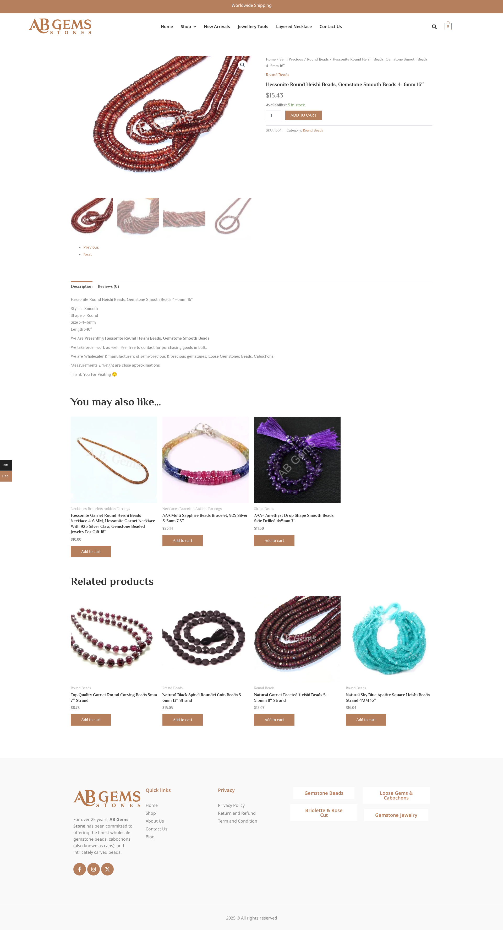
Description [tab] (81, 286)
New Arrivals (217, 26)
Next (87, 254)
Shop (186, 26)
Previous (91, 247)
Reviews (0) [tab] (108, 286)
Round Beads (318, 59)
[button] (188, 26)
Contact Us (331, 26)
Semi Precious (291, 59)
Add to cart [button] (91, 551)
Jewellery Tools (253, 26)
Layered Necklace (294, 26)
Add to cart (303, 115)
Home (167, 26)
